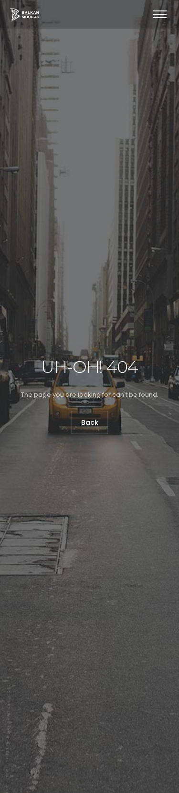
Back (89, 423)
